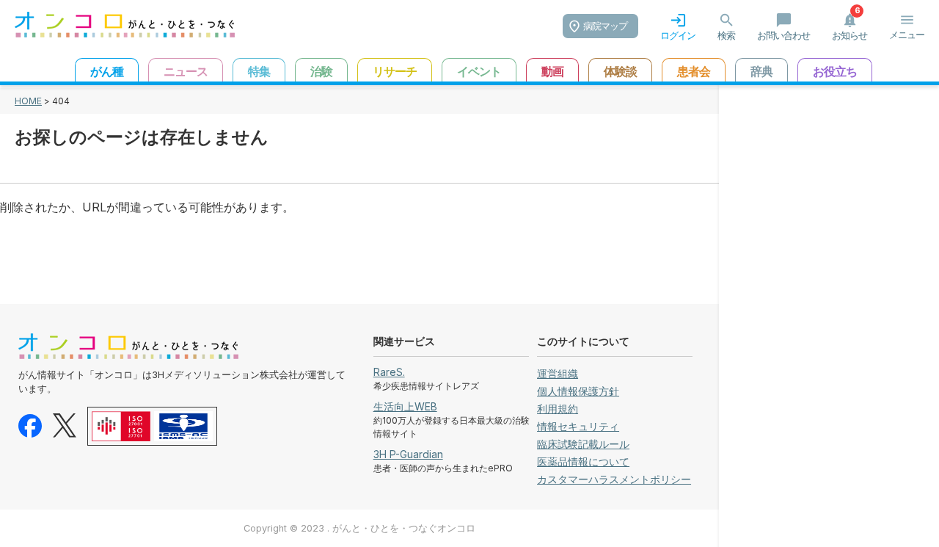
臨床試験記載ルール (583, 444)
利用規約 (557, 408)
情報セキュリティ (578, 426)
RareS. (389, 372)
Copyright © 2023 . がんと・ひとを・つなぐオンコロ (359, 528)
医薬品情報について (583, 461)
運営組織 (557, 373)
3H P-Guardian (408, 454)
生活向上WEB (405, 406)
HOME (28, 100)
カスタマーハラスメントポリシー (614, 479)
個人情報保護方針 (578, 391)
